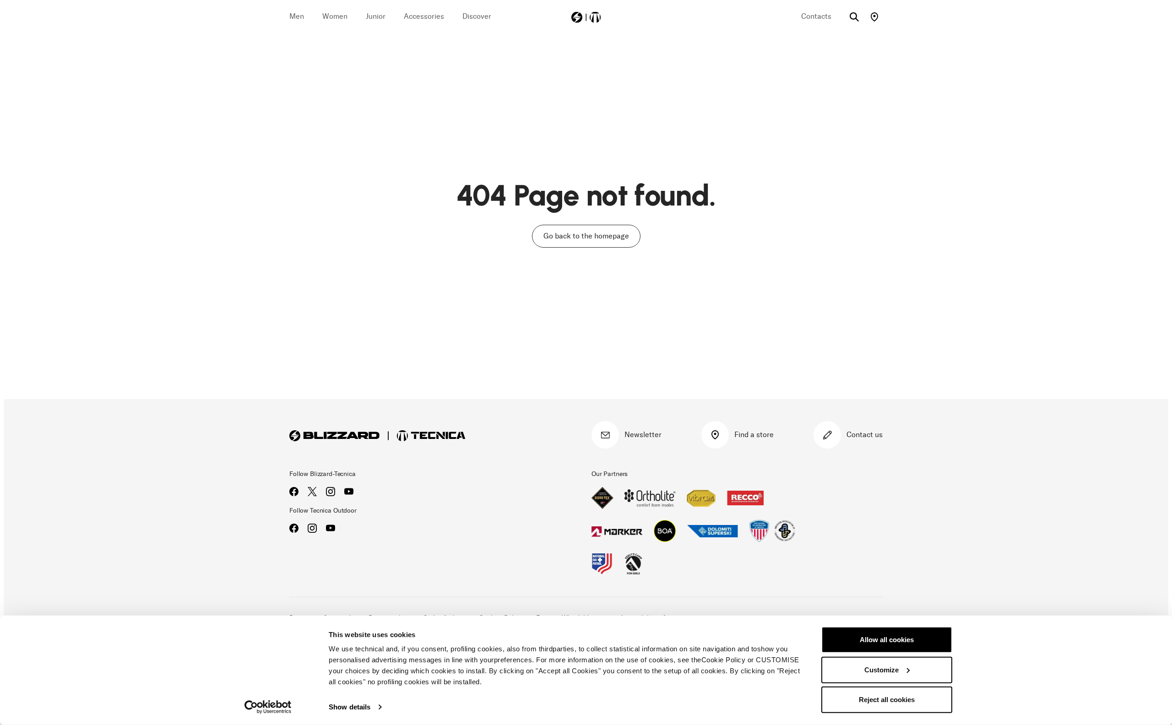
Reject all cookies (887, 699)
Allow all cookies (887, 640)
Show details (349, 707)
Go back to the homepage (586, 236)
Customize (881, 669)
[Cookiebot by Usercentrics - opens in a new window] (268, 707)
